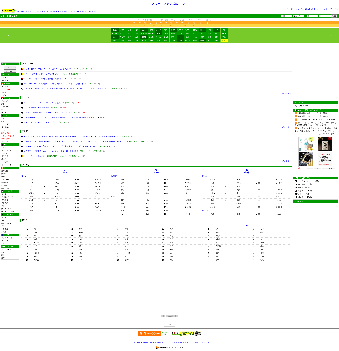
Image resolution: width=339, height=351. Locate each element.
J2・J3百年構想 (161, 20)
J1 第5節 (65, 171)
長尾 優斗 (301, 191)
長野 (187, 33)
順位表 (3, 217)
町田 (129, 33)
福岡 (137, 41)
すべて (224, 41)
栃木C (187, 30)
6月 (166, 23)
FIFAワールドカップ (203, 20)
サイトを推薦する (156, 342)
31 (178, 26)
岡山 (195, 37)
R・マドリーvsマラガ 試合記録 (36, 108)
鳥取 (187, 37)
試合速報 (20, 12)
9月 (182, 23)
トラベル (83, 12)
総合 (202, 41)
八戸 (122, 30)
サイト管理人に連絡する (199, 342)
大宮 (209, 30)
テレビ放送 (5, 124)
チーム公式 (5, 153)
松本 (180, 33)
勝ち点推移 (5, 200)
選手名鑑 (4, 171)
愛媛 (115, 41)
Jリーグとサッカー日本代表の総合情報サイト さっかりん (308, 9)
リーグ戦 (25, 165)
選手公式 (4, 110)
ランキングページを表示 (328, 134)
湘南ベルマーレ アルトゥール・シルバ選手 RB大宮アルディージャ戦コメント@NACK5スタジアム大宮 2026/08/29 (69, 136)
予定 (206, 23)
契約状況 (4, 182)
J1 (128, 20)
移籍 (59, 12)
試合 (3, 104)
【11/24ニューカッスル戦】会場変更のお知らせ (43, 79)
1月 (140, 23)
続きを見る (286, 94)
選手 (3, 258)
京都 (144, 37)
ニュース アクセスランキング (309, 110)
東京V (122, 33)
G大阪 (151, 37)
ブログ (3, 92)
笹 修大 (300, 194)
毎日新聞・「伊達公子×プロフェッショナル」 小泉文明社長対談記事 (51, 151)
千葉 (217, 30)
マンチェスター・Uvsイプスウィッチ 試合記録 (42, 103)
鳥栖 (151, 41)
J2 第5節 (156, 171)
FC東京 (115, 33)
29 (162, 26)
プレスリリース (37, 12)
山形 (144, 30)
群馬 (195, 30)
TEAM (169, 316)
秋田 (137, 30)
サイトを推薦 (6, 165)
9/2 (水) (23, 176)
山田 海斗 (301, 197)
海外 (217, 41)
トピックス (5, 95)
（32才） (309, 184)
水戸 (173, 30)
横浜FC (151, 33)
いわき (158, 30)
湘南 (158, 33)
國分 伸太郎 (302, 187)
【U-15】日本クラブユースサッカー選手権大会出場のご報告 (48, 69)
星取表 (3, 232)
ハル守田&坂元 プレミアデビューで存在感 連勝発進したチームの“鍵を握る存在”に (56, 117)
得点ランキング (7, 197)
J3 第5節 (246, 171)
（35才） (318, 181)
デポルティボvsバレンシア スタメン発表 (40, 122)
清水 (217, 33)
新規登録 (4, 80)
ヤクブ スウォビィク (305, 181)
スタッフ (4, 206)
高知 (129, 41)
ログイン (4, 78)
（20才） (307, 194)
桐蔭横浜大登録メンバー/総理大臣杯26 (313, 113)
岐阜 (129, 37)
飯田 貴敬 (301, 184)
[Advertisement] (169, 52)
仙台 (129, 30)
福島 (151, 30)
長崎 (158, 41)
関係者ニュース (7, 209)
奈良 (173, 37)
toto (77, 12)
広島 (202, 37)
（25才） (309, 191)
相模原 (166, 33)
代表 (209, 41)
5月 (161, 23)
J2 (134, 20)
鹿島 (166, 30)
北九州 (144, 41)
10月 (188, 23)
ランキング (48, 12)
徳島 (224, 37)
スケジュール (92, 12)
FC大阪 (166, 37)
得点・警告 (5, 188)
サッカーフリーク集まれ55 (34, 156)
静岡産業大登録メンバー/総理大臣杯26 (313, 116)
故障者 (55, 12)
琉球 (195, 41)
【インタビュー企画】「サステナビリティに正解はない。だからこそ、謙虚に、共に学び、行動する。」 (65, 89)
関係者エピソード (7, 212)
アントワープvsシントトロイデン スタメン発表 (317, 120)
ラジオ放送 (5, 127)
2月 (145, 23)
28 (154, 26)
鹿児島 (187, 41)
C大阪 (158, 37)
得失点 (3, 226)
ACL (190, 20)
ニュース (27, 12)
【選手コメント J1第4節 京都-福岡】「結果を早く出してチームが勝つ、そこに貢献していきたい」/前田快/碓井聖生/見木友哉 (73, 141)
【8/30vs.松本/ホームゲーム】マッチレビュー (42, 74)
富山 (202, 33)
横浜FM (144, 33)
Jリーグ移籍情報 (301, 106)
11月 (194, 23)
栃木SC (180, 30)
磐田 (224, 33)
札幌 (115, 30)
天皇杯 (183, 20)
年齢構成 (4, 203)
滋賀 (137, 37)
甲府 (173, 33)
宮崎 (180, 41)
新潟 (195, 33)
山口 (209, 37)
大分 (173, 41)
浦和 (202, 30)
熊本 (166, 41)
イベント (4, 130)
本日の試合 (299, 202)
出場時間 (4, 185)
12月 (200, 23)
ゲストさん (334, 9)
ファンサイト (6, 107)
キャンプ (4, 142)
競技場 (3, 194)
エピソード (5, 180)
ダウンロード (6, 249)
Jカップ (174, 20)
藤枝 (115, 37)
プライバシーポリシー (139, 342)
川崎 (137, 33)
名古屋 (122, 37)
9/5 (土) (114, 176)
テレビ (73, 12)
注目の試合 (66, 12)
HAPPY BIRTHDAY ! (303, 178)
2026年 (133, 23)
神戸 (180, 37)
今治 (122, 41)
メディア (4, 162)
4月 (156, 23)
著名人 (3, 113)
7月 (171, 23)
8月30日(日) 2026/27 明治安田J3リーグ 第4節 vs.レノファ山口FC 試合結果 (53, 84)
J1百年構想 (147, 20)
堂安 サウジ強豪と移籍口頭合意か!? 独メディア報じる (45, 113)
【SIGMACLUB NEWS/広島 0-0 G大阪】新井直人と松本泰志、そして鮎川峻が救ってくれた (60, 146)
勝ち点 (3, 220)
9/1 (185, 26)
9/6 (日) (114, 197)
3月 (151, 23)
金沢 (209, 33)
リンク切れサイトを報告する (176, 342)
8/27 (145, 26)
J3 (139, 20)
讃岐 (217, 37)
